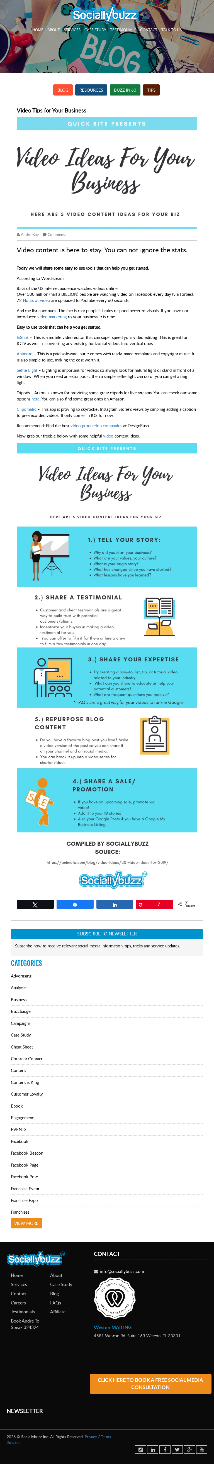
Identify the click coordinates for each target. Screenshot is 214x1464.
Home (37, 29)
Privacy (91, 1436)
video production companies (96, 425)
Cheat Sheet (22, 1047)
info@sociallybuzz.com (122, 1271)
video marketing (52, 316)
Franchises (20, 1212)
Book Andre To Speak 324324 (25, 1324)
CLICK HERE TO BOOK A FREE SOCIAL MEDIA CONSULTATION (150, 1384)
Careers (18, 1303)
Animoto (25, 353)
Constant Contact (26, 1058)
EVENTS (18, 1129)
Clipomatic (26, 409)
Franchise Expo (24, 1200)
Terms (106, 1436)
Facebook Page (24, 1165)
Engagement (22, 1117)
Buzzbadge (21, 1011)
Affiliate (57, 1312)
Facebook (19, 1141)
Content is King (25, 1082)
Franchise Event (25, 1188)
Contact (148, 29)
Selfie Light (27, 370)
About (53, 29)
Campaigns (20, 1023)
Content (18, 1070)
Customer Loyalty (27, 1094)
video (108, 436)
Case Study (95, 29)
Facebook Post (24, 1176)
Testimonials (123, 29)
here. (36, 399)
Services (72, 29)
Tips (151, 90)
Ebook (17, 1106)
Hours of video (36, 300)
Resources (91, 90)
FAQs (55, 1303)
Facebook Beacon (27, 1153)
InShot (23, 337)
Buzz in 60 (125, 90)
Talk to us (171, 29)
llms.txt (13, 1442)
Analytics (19, 987)
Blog (63, 90)
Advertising (21, 976)
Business (18, 999)
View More (26, 1223)
